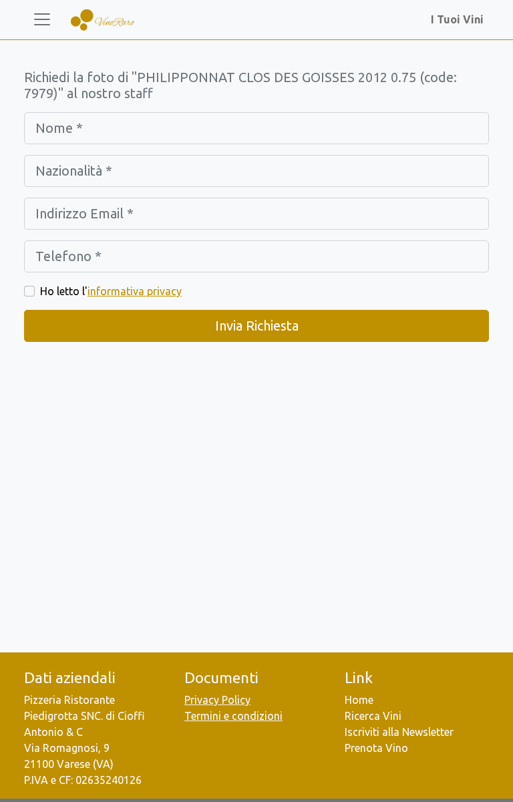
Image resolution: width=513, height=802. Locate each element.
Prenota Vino (376, 748)
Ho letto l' (111, 291)
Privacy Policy (217, 700)
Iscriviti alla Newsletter (399, 732)
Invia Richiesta (257, 325)
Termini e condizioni (233, 716)
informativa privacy (135, 291)
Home (359, 700)
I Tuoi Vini (460, 19)
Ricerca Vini (373, 716)
